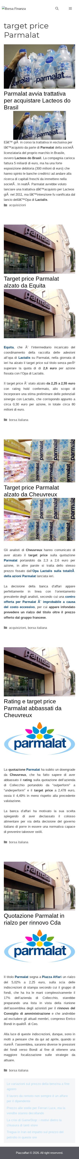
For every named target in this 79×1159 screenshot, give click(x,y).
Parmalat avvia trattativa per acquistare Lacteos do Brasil (37, 100)
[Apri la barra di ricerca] (57, 8)
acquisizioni (17, 205)
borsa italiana (18, 420)
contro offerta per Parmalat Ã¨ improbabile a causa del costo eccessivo (39, 602)
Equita (9, 347)
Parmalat (10, 560)
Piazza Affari (52, 977)
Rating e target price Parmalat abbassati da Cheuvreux (33, 708)
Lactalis (25, 358)
